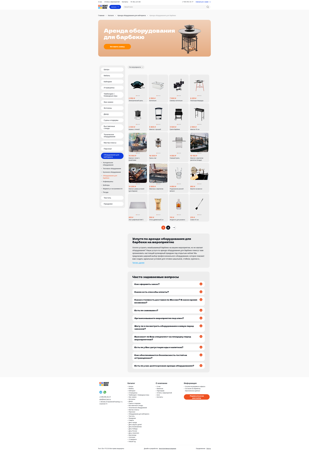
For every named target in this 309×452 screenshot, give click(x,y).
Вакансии (160, 388)
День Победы (133, 429)
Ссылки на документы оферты (195, 386)
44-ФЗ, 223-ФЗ (135, 2)
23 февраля (133, 439)
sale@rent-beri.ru (105, 399)
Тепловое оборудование (112, 169)
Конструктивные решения (167, 448)
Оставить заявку (117, 47)
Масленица (132, 435)
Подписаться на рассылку (197, 397)
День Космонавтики (135, 427)
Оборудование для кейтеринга (111, 156)
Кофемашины (108, 181)
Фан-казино (108, 102)
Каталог (111, 15)
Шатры (106, 69)
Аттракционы (109, 88)
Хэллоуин (132, 437)
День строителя (134, 433)
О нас (100, 2)
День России (133, 431)
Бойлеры (106, 185)
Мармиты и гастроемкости (112, 189)
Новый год (132, 441)
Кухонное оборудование (112, 172)
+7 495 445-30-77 (187, 2)
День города (133, 422)
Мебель (107, 75)
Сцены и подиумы (111, 120)
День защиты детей (135, 424)
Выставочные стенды (109, 127)
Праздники (108, 204)
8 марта (131, 420)
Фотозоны (108, 108)
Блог (158, 395)
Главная (101, 15)
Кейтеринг (108, 81)
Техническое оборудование (109, 135)
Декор (106, 114)
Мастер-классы (110, 143)
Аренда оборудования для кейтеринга (131, 15)
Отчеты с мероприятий (111, 2)
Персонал (108, 149)
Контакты (125, 2)
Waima (208, 448)
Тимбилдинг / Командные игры (110, 95)
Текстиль (107, 198)
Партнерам (160, 391)
